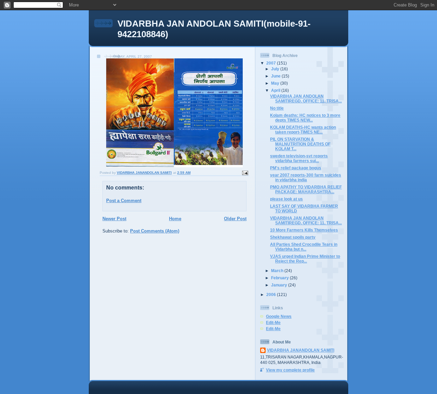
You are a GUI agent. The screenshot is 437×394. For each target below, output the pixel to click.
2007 (271, 63)
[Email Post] (244, 172)
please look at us (286, 199)
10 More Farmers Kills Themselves (304, 230)
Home (175, 218)
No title (277, 108)
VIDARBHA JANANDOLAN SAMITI (300, 350)
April (276, 90)
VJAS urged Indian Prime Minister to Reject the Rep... (305, 258)
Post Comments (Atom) (154, 231)
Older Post (235, 218)
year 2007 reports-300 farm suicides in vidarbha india (305, 177)
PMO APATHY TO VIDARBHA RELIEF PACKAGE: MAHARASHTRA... (306, 189)
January (279, 285)
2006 (271, 294)
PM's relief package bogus (295, 168)
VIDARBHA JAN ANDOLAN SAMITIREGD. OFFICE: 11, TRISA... (306, 98)
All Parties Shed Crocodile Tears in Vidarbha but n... (303, 246)
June (276, 76)
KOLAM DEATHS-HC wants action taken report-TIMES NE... (303, 129)
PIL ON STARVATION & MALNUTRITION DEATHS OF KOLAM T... (300, 144)
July (275, 69)
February (280, 278)
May (275, 83)
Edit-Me (273, 322)
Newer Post (114, 218)
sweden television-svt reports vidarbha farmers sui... (299, 158)
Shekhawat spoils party (292, 237)
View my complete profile (290, 370)
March (277, 270)
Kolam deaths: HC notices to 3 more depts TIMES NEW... (305, 117)
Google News (279, 316)
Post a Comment (123, 200)
